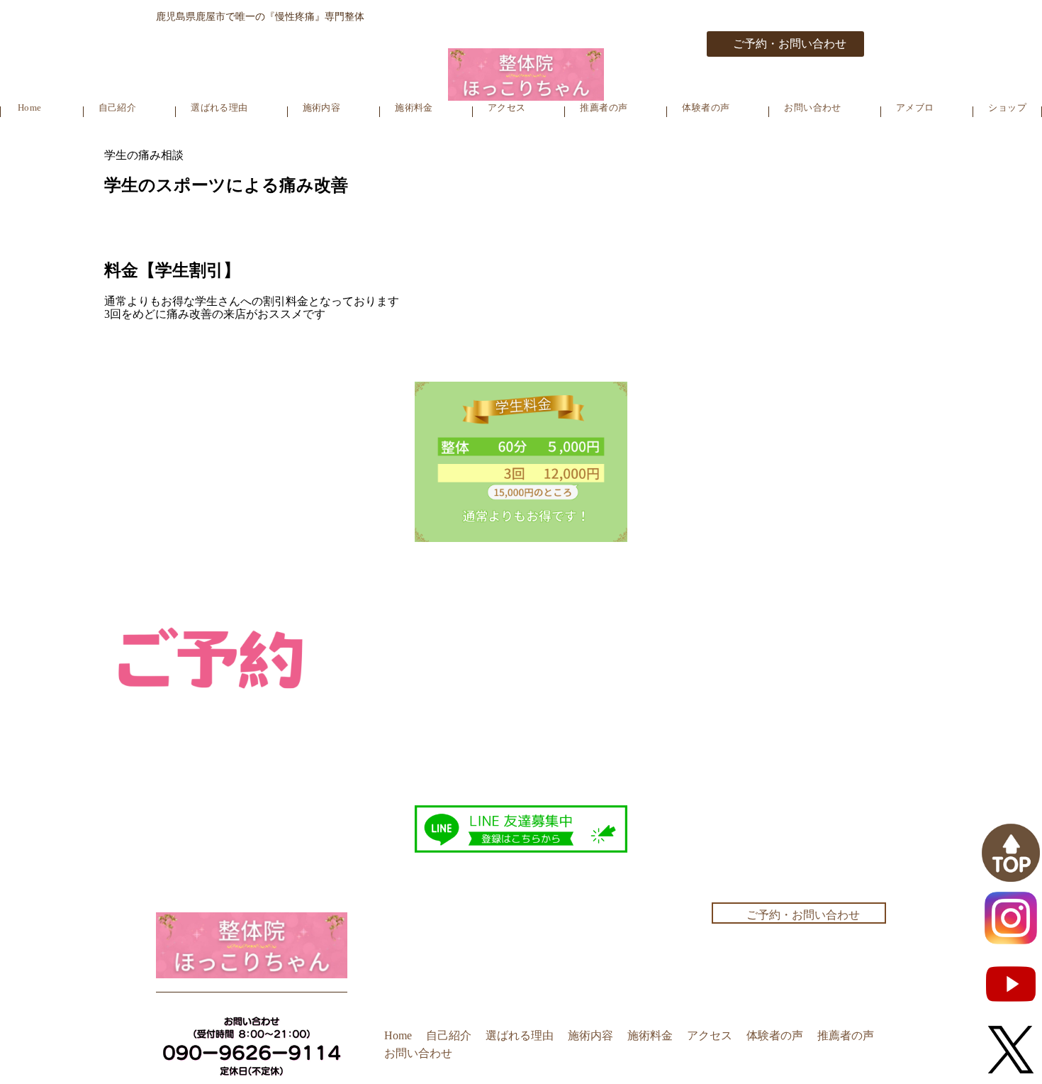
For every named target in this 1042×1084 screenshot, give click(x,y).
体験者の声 (705, 107)
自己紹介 (118, 107)
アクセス (507, 107)
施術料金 (414, 107)
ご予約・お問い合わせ (789, 44)
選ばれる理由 (219, 107)
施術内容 (322, 107)
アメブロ (915, 107)
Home (30, 107)
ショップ (1007, 107)
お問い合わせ (812, 107)
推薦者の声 (603, 107)
